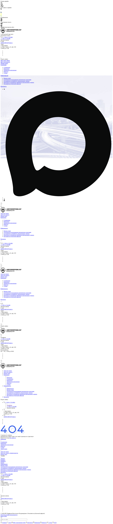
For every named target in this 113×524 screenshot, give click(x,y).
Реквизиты (6, 69)
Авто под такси (5, 60)
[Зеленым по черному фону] (1, 16)
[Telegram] (4, 199)
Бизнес (2, 462)
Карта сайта (4, 516)
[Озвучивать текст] (2, 24)
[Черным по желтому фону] (1, 14)
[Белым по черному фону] (1, 11)
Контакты (4, 86)
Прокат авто (4, 63)
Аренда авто (4, 449)
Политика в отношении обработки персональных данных (19, 82)
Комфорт (3, 460)
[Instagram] (58, 197)
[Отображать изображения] (1, 19)
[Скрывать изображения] (1, 20)
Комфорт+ (3, 461)
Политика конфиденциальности (9, 514)
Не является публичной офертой (12, 83)
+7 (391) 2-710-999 (8, 37)
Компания (3, 65)
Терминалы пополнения (10, 70)
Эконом (3, 458)
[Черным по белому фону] (1, 9)
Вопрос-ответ (7, 78)
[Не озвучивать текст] (1, 25)
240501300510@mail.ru (7, 42)
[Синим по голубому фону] (1, 12)
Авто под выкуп (5, 62)
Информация (4, 75)
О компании (7, 67)
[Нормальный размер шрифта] (2, 4)
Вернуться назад (5, 438)
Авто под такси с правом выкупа (9, 453)
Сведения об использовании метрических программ (17, 79)
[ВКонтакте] (4, 89)
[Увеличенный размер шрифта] (2, 6)
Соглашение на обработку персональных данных (17, 81)
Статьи (5, 73)
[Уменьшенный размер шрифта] (1, 2)
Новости (6, 71)
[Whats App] (4, 200)
